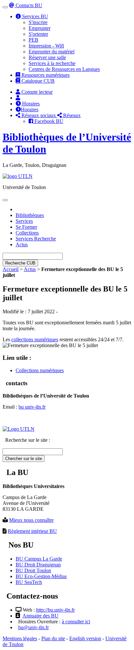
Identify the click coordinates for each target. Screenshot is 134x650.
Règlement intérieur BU (32, 531)
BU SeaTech (29, 582)
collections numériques (34, 339)
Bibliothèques (30, 215)
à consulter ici (76, 621)
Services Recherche (36, 238)
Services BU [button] (34, 16)
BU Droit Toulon (33, 570)
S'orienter (38, 34)
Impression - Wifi (46, 45)
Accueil (11, 269)
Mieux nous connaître (31, 520)
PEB (33, 40)
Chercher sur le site (23, 458)
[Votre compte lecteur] (18, 98)
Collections (27, 233)
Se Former (26, 227)
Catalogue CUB (37, 81)
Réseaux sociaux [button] (38, 115)
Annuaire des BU (40, 615)
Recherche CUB (20, 263)
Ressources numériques (45, 75)
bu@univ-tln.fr (33, 627)
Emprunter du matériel (51, 51)
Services (24, 221)
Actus (22, 244)
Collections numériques (40, 370)
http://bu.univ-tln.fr (55, 610)
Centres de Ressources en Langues (64, 69)
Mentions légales (20, 638)
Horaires (30, 103)
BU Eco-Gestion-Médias (41, 576)
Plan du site (53, 638)
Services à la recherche (52, 63)
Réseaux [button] (71, 115)
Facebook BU (48, 121)
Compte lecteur (36, 92)
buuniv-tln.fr (32, 407)
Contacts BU (28, 5)
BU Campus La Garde (39, 559)
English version (85, 638)
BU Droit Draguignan (38, 564)
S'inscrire (38, 22)
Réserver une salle (47, 57)
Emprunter (39, 28)
